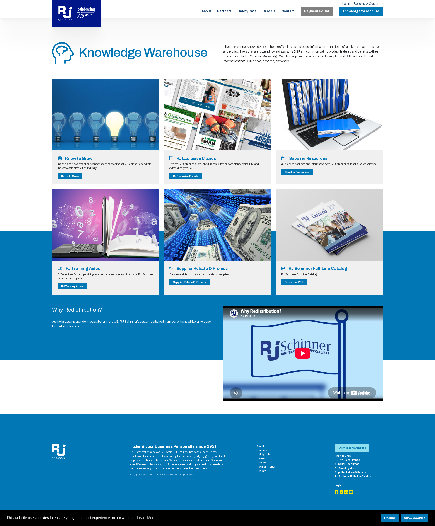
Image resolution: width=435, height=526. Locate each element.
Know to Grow (70, 176)
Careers (269, 11)
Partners (224, 11)
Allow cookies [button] (414, 518)
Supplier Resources (297, 172)
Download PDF (294, 282)
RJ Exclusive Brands (185, 176)
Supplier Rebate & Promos (189, 282)
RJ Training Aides (72, 286)
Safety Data (247, 11)
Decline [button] (390, 518)
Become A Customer (368, 3)
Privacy (261, 470)
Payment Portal (316, 11)
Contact (288, 11)
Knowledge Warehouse (360, 11)
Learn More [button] (146, 518)
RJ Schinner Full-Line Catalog (353, 476)
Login (346, 3)
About (206, 11)
